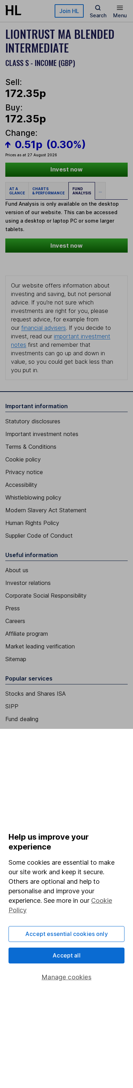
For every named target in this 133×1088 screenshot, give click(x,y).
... (100, 191)
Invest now (66, 169)
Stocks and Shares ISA (35, 693)
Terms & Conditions (30, 446)
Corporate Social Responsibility (46, 595)
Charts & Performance (48, 191)
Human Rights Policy (32, 522)
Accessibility (21, 484)
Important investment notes (41, 433)
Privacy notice (24, 472)
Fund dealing (21, 719)
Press (12, 608)
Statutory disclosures (32, 421)
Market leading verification (40, 646)
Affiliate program (26, 633)
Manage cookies (66, 977)
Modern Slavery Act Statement (46, 510)
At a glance (17, 191)
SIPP (11, 706)
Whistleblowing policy (33, 497)
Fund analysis (81, 191)
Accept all (66, 955)
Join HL (69, 10)
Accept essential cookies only (66, 933)
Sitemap (15, 659)
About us (16, 570)
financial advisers (43, 327)
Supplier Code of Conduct (39, 535)
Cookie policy (23, 459)
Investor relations (28, 582)
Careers (15, 620)
